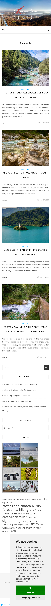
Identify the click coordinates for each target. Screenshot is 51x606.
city (38, 505)
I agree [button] (30, 588)
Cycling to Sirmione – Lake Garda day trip (19, 390)
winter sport (6, 531)
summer (34, 520)
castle (14, 503)
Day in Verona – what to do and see (16, 401)
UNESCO (34, 524)
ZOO (13, 531)
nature (30, 513)
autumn (33, 499)
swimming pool (19, 524)
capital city (7, 502)
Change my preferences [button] (30, 598)
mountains (9, 513)
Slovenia (25, 89)
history (32, 510)
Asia (5, 123)
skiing (24, 520)
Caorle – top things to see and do (16, 395)
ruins (30, 517)
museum (21, 514)
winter (37, 527)
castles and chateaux (18, 505)
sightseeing (11, 520)
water (41, 524)
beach (39, 499)
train (26, 524)
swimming (7, 524)
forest (7, 509)
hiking (23, 509)
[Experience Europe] (25, 10)
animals (27, 499)
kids (38, 509)
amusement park (18, 499)
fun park (15, 510)
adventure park (7, 499)
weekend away (24, 527)
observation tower (14, 516)
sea (35, 517)
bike (44, 499)
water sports (8, 528)
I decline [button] (30, 593)
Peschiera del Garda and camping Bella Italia (20, 384)
